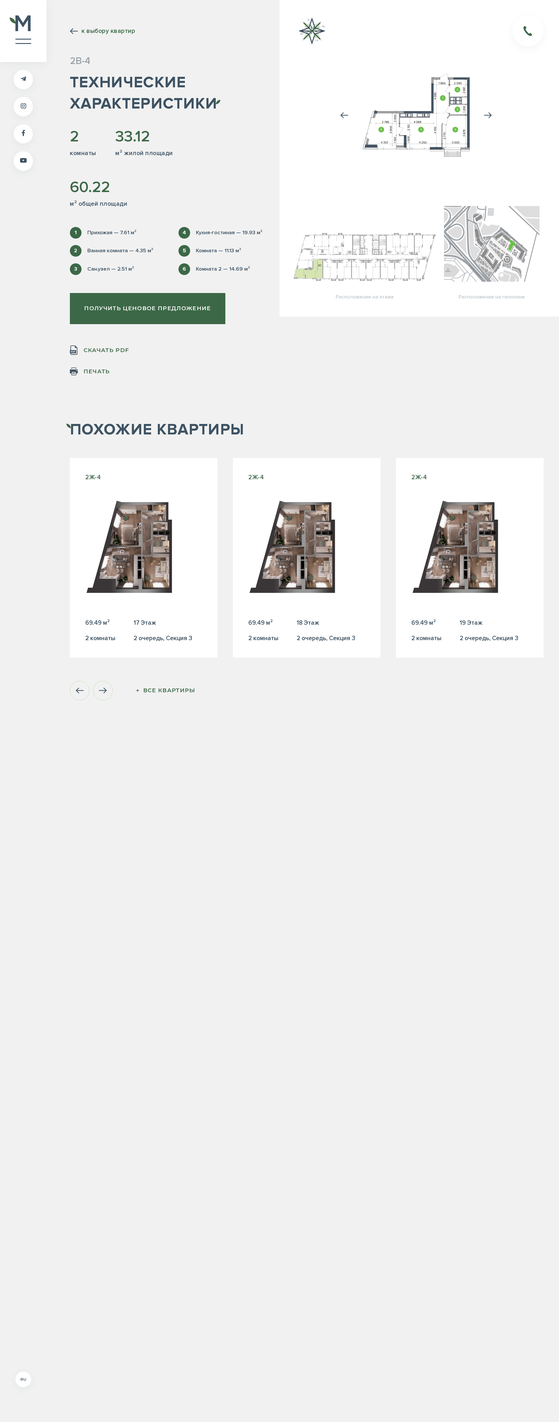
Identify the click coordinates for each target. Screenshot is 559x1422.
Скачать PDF (106, 350)
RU (23, 1379)
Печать (97, 371)
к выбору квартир (108, 31)
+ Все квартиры (165, 690)
